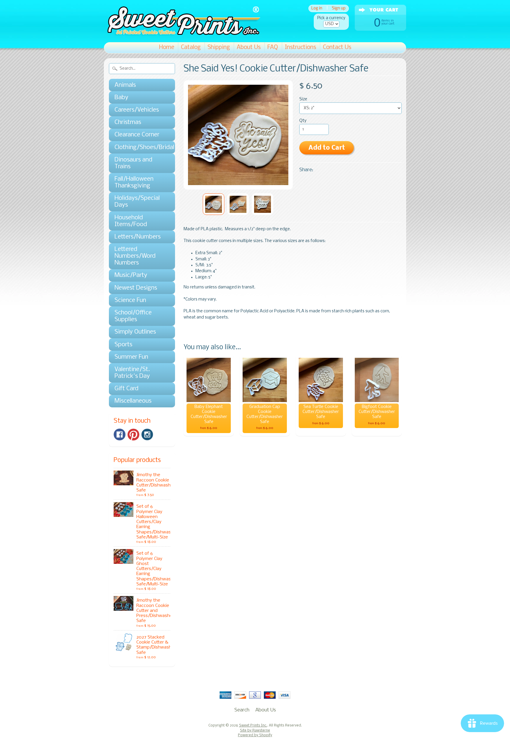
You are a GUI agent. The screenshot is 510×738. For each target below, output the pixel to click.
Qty (302, 121)
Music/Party (131, 275)
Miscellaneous (133, 401)
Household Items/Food (131, 221)
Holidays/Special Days (137, 201)
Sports (123, 345)
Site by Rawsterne (255, 730)
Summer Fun (131, 357)
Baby (121, 97)
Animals (125, 85)
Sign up (339, 8)
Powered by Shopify (255, 735)
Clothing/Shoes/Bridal (139, 147)
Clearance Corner (137, 135)
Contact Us (337, 47)
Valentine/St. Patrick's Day (132, 372)
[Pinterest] (133, 434)
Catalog (191, 47)
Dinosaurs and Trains (133, 163)
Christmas (128, 122)
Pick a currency (331, 18)
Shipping (218, 47)
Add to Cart (326, 148)
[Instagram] (147, 434)
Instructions (300, 47)
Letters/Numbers (138, 237)
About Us (249, 47)
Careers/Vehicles (137, 110)
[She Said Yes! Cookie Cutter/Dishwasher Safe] (213, 204)
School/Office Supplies (133, 316)
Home (166, 47)
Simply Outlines (135, 332)
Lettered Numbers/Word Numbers (135, 256)
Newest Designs (136, 288)
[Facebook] (119, 434)
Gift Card (126, 389)
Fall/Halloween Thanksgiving (134, 182)
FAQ (272, 47)
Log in (316, 8)
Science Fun (130, 300)
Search (241, 710)
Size (303, 99)
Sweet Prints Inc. (253, 725)
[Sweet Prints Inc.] (182, 34)
